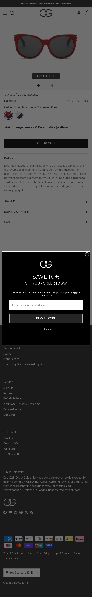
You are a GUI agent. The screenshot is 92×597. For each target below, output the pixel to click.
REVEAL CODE (46, 318)
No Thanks (46, 329)
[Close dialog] (87, 254)
